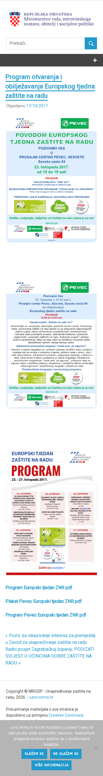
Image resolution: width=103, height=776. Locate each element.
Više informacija (51, 765)
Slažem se (34, 753)
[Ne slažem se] (96, 748)
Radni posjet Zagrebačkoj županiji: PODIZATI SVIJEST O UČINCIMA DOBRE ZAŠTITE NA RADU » (49, 656)
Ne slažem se (65, 753)
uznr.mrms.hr (41, 697)
